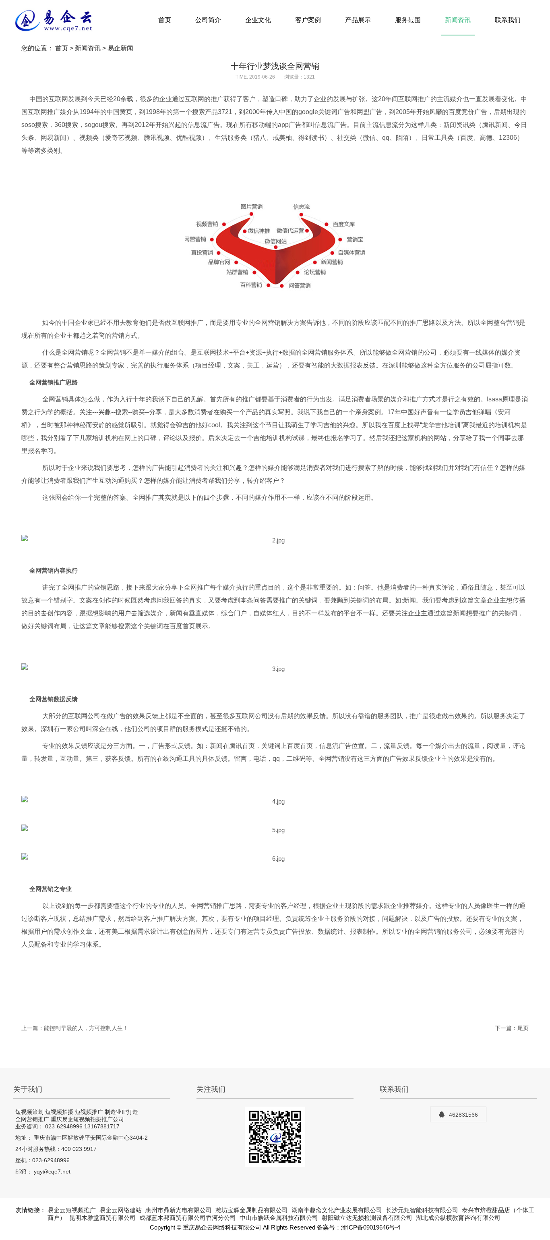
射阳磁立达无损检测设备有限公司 (367, 1218)
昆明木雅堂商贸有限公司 (102, 1218)
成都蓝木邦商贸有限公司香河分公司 (187, 1218)
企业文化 (258, 20)
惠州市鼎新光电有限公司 (178, 1210)
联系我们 (508, 20)
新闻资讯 (458, 20)
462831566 (463, 1114)
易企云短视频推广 (72, 1210)
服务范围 (408, 20)
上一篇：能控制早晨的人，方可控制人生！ (74, 1028)
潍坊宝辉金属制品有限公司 (251, 1210)
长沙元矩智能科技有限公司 (422, 1210)
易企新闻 (120, 48)
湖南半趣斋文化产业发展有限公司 (337, 1210)
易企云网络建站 (120, 1210)
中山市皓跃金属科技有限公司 (279, 1218)
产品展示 (358, 20)
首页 (164, 20)
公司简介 (208, 20)
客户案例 (308, 20)
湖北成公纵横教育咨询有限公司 (458, 1218)
